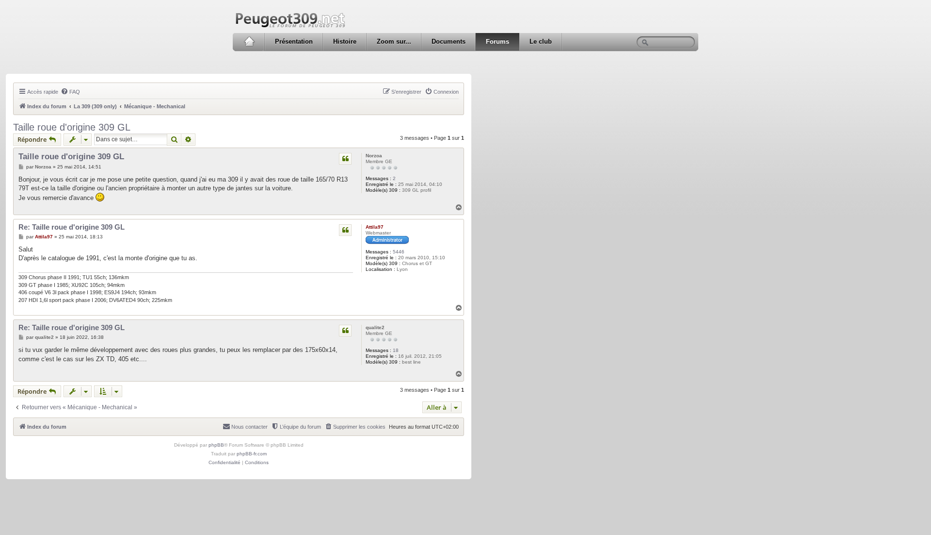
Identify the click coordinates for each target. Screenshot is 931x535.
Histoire (344, 41)
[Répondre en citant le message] (345, 159)
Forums (497, 41)
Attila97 (375, 227)
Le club (541, 41)
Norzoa (374, 155)
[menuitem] (70, 92)
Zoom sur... (394, 41)
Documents (449, 41)
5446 (398, 251)
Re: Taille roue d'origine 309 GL (71, 227)
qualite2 (375, 327)
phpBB (216, 445)
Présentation (294, 41)
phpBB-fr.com (252, 453)
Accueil (249, 41)
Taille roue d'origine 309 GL (71, 127)
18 (396, 350)
